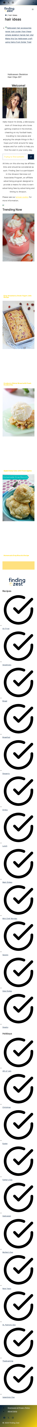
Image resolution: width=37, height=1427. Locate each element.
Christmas (6, 1107)
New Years (6, 1288)
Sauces (5, 955)
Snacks (5, 1027)
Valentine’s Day (8, 1397)
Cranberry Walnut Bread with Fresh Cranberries (17, 384)
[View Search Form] (33, 2)
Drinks (5, 810)
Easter (5, 1144)
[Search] (31, 157)
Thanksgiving (7, 1361)
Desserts (6, 773)
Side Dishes (7, 991)
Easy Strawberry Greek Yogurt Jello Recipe (17, 296)
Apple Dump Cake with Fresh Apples (18, 471)
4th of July (6, 1071)
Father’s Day (7, 1180)
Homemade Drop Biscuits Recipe (16, 555)
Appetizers (6, 665)
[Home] (6, 15)
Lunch (4, 846)
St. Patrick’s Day (9, 1325)
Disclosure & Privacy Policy (19, 1408)
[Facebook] (4, 2)
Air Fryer (5, 629)
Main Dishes (7, 882)
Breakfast (6, 737)
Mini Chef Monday (9, 918)
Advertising (12, 1411)
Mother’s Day (7, 1252)
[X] (8, 2)
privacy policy (22, 197)
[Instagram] (13, 2)
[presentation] (20, 48)
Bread (4, 701)
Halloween (6, 1216)
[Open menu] (33, 9)
